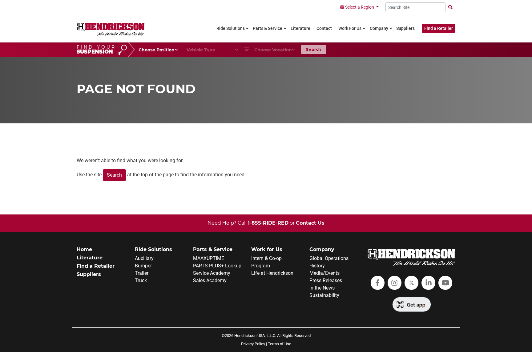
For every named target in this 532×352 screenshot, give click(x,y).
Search (114, 175)
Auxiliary (144, 258)
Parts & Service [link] (267, 28)
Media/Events (324, 273)
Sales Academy (210, 280)
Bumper (143, 266)
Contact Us (310, 223)
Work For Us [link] (349, 28)
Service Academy (211, 273)
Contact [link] (324, 28)
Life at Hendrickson (272, 273)
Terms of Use (279, 344)
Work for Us (266, 249)
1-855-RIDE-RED (268, 223)
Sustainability (324, 295)
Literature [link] (300, 28)
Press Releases (325, 280)
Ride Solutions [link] (230, 28)
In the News (322, 288)
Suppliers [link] (405, 28)
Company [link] (379, 28)
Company (321, 249)
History (317, 266)
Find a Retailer (438, 28)
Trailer (141, 273)
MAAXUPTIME (208, 258)
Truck (141, 280)
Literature (90, 258)
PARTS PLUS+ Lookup (217, 266)
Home (84, 249)
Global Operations (329, 258)
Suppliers (89, 274)
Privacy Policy (253, 344)
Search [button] (313, 49)
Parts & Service (212, 249)
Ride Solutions (153, 249)
